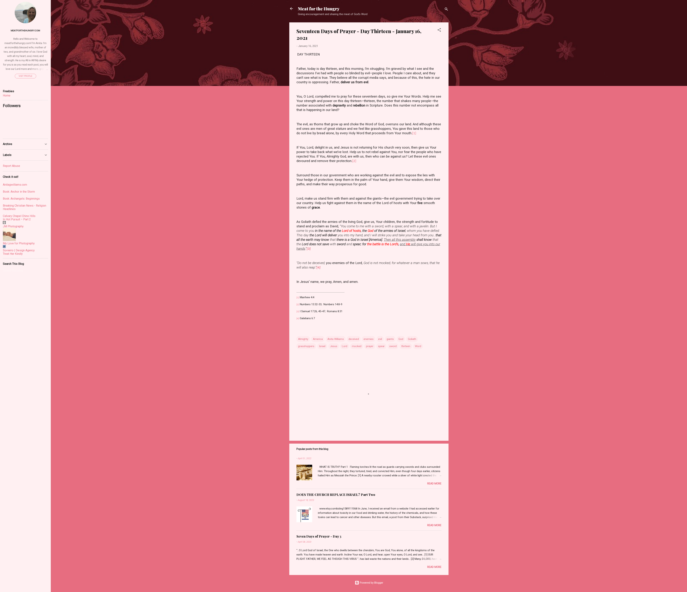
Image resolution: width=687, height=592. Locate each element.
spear (381, 346)
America (318, 339)
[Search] (446, 9)
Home (6, 95)
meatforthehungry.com (25, 30)
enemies (369, 339)
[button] (439, 30)
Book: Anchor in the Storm (19, 191)
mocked (356, 346)
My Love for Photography (19, 243)
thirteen (405, 346)
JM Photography (13, 226)
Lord (344, 346)
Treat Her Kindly (13, 253)
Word (418, 346)
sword (393, 346)
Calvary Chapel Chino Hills (19, 216)
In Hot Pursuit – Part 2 (17, 219)
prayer (369, 346)
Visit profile (25, 76)
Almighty (303, 339)
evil (380, 339)
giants (390, 339)
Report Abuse (11, 166)
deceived (354, 339)
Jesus (333, 346)
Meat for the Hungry (318, 8)
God (400, 339)
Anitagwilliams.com (15, 184)
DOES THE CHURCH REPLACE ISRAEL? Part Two (335, 494)
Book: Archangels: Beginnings (21, 198)
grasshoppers (306, 346)
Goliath (412, 339)
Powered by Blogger (371, 582)
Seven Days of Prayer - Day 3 (318, 536)
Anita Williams (335, 339)
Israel (322, 346)
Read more (434, 483)
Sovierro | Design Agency (19, 250)
